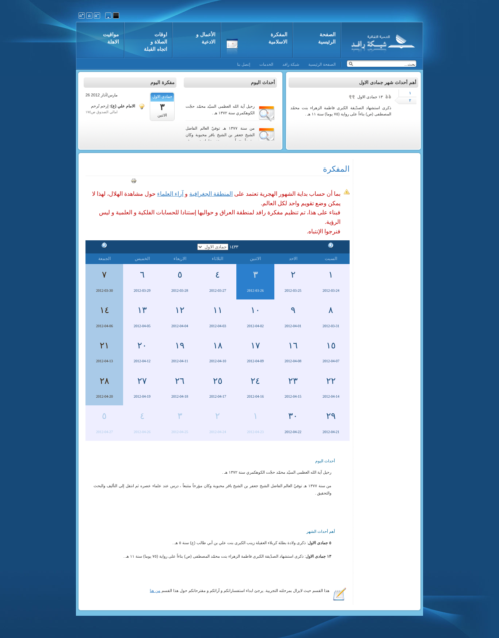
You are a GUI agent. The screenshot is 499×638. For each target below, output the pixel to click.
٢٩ (331, 416)
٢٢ (331, 381)
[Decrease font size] (97, 15)
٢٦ (179, 381)
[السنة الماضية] (331, 246)
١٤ (104, 310)
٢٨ (104, 381)
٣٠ (293, 416)
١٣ (142, 310)
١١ (217, 310)
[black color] (116, 15)
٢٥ (217, 381)
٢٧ (142, 381)
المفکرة (336, 168)
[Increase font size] (81, 15)
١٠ (255, 310)
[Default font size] (89, 15)
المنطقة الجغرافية (211, 194)
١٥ (331, 345)
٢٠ (142, 345)
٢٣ (293, 381)
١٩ (179, 345)
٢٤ (255, 381)
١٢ (179, 310)
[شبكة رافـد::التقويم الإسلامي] (382, 42)
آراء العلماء (170, 194)
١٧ (255, 345)
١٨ (217, 345)
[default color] (108, 15)
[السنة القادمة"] (104, 246)
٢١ (104, 345)
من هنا (155, 590)
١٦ (293, 345)
